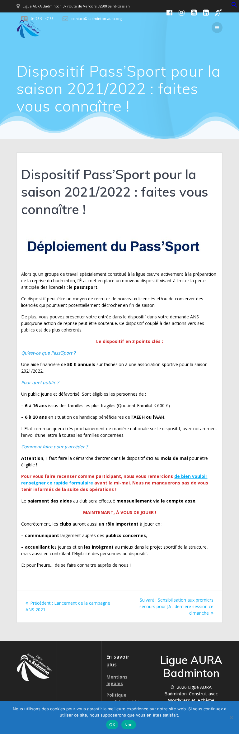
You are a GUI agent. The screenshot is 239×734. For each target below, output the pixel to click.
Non (128, 724)
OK (112, 724)
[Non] (231, 717)
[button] (234, 6)
